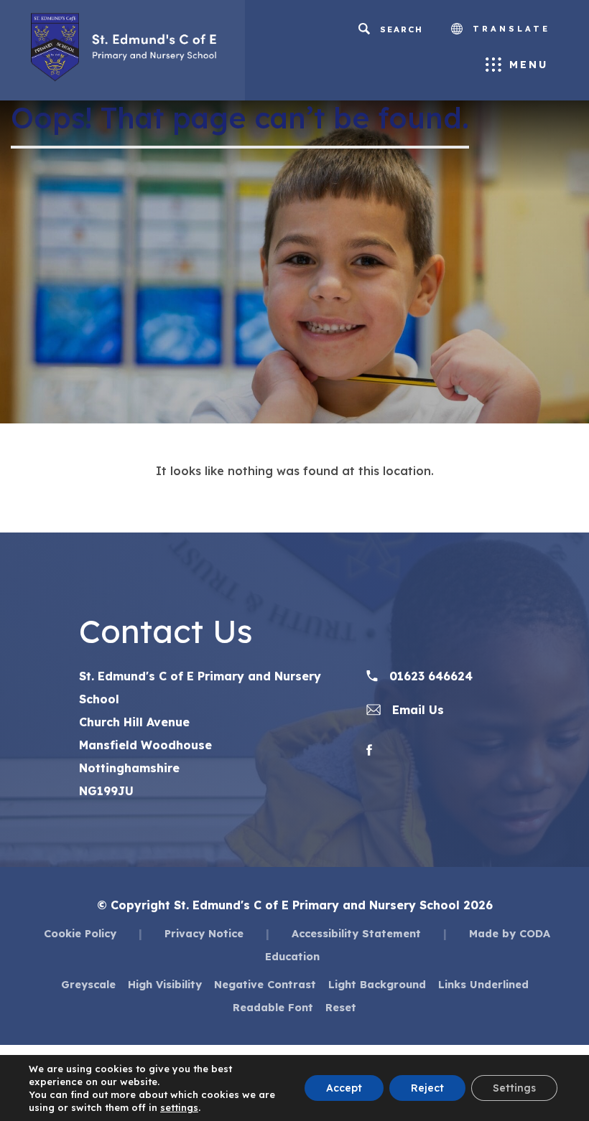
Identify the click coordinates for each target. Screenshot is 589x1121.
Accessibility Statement (356, 933)
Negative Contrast (265, 984)
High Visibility (165, 984)
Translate (508, 29)
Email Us (416, 710)
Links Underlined (483, 984)
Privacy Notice (204, 933)
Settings (514, 1088)
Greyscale (88, 984)
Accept (344, 1088)
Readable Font (273, 1007)
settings (179, 1107)
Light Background (377, 984)
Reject (427, 1088)
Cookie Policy (80, 933)
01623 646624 (429, 676)
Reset (340, 1007)
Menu (528, 64)
